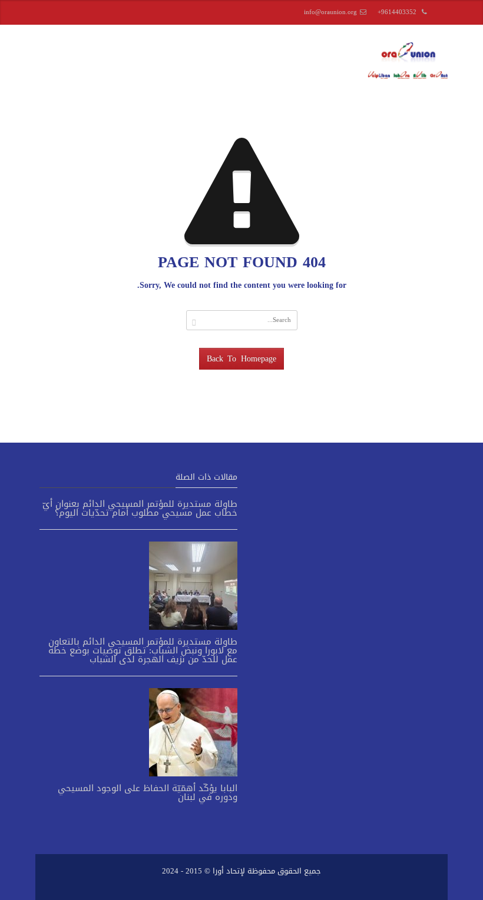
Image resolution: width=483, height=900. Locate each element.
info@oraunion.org (330, 12)
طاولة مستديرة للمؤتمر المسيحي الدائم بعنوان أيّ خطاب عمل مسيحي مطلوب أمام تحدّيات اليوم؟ (139, 508)
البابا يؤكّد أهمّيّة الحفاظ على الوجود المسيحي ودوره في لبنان (147, 792)
